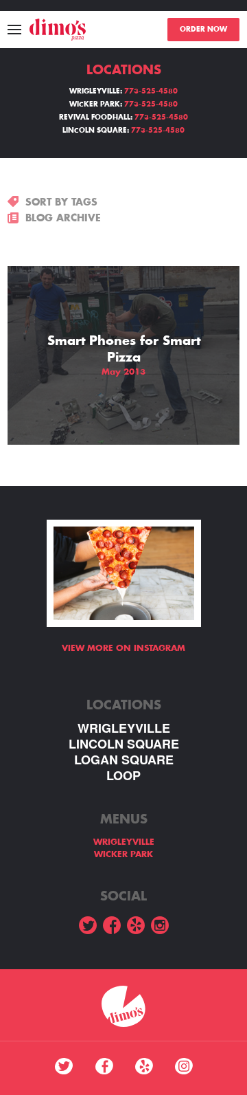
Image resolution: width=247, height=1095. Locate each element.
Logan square (124, 760)
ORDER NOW (203, 29)
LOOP (123, 776)
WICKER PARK (123, 854)
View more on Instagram (123, 648)
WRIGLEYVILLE (124, 728)
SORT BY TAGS (61, 202)
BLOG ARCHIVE (63, 218)
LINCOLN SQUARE (124, 744)
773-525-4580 (151, 91)
